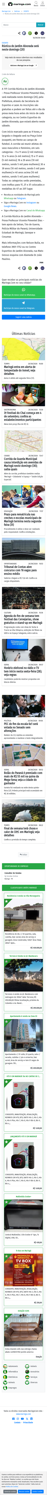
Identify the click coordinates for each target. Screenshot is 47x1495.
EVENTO (26, 11)
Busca (36, 6)
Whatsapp (9, 198)
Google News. (10, 206)
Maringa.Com (6, 11)
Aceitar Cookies (37, 1491)
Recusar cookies (24, 1491)
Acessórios (34, 1371)
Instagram (31, 202)
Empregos (12, 1388)
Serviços (33, 1377)
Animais (11, 1382)
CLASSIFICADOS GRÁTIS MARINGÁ (24, 888)
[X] (27, 1419)
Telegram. (21, 198)
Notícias (17, 11)
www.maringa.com (23, 1414)
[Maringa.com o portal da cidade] (19, 4)
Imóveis (33, 1366)
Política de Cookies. (12, 1486)
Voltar (24, 854)
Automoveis (13, 1366)
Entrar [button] (42, 6)
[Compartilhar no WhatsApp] (30, 33)
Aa (5, 81)
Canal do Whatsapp (35, 210)
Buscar (40, 25)
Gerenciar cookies (10, 1491)
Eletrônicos (13, 1377)
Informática (13, 1371)
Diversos (33, 1382)
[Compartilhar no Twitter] (36, 33)
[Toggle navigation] (3, 4)
